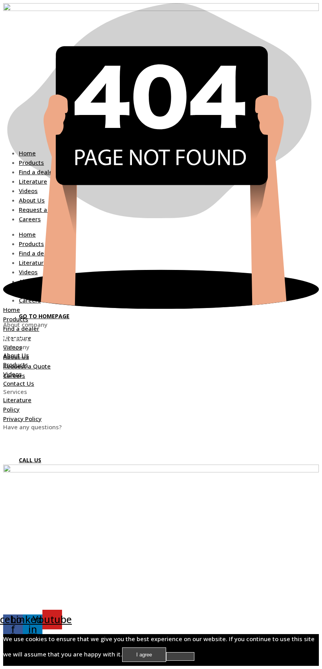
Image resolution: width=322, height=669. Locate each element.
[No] (180, 656)
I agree (144, 655)
